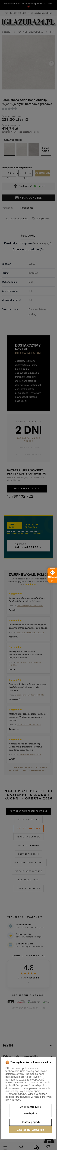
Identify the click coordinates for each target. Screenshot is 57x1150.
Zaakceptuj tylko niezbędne (30, 1110)
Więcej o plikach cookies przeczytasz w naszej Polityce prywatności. (28, 1096)
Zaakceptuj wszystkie (30, 1129)
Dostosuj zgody (30, 1122)
